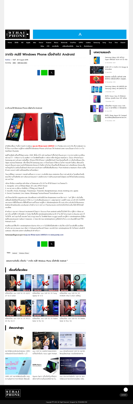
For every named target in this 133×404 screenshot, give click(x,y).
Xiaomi (122, 42)
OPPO (81, 42)
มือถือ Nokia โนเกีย (22, 63)
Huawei (48, 42)
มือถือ (16, 42)
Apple (28, 42)
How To (78, 46)
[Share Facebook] (38, 72)
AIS (22, 42)
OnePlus (73, 42)
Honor (41, 42)
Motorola (64, 42)
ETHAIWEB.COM (82, 402)
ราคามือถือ (55, 46)
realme (88, 42)
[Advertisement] (66, 14)
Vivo (116, 42)
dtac (34, 42)
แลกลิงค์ (123, 395)
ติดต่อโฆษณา (88, 46)
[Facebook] (126, 390)
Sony (104, 42)
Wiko (42, 46)
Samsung (96, 42)
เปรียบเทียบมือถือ (67, 46)
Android (14, 253)
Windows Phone (24, 253)
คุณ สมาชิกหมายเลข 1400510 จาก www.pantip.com (44, 235)
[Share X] (52, 72)
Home (10, 42)
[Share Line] (44, 72)
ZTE (48, 46)
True (110, 42)
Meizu (56, 42)
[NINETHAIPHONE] (17, 34)
